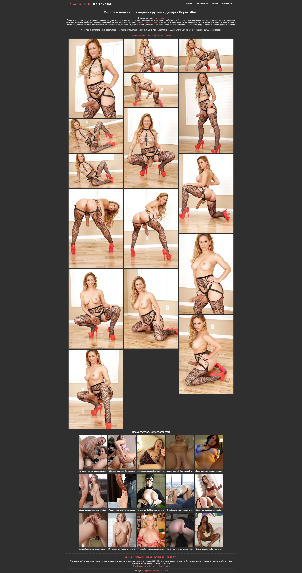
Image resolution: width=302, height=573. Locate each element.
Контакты (153, 566)
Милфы (159, 35)
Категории (227, 4)
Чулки (168, 35)
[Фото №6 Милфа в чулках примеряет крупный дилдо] (151, 148)
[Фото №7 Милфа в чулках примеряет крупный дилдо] (95, 136)
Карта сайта (164, 566)
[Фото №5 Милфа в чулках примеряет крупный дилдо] (206, 113)
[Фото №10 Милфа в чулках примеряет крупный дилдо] (95, 228)
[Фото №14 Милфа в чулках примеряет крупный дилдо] (151, 309)
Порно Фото (172, 557)
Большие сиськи (138, 35)
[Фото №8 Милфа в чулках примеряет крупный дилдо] (95, 171)
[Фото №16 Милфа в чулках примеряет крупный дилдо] (95, 389)
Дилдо (151, 35)
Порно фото (202, 4)
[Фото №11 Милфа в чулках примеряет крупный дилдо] (151, 228)
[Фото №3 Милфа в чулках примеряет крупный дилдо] (206, 56)
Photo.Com (90, 4)
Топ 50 (215, 4)
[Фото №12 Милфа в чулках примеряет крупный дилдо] (206, 274)
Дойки (189, 4)
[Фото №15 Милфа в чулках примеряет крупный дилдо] (206, 354)
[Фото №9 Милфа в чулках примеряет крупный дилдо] (206, 194)
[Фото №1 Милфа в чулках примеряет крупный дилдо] (95, 78)
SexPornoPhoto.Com (134, 557)
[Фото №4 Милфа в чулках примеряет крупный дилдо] (151, 90)
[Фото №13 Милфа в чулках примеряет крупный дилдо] (95, 309)
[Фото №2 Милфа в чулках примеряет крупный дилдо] (151, 56)
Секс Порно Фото (140, 566)
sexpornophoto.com (151, 571)
